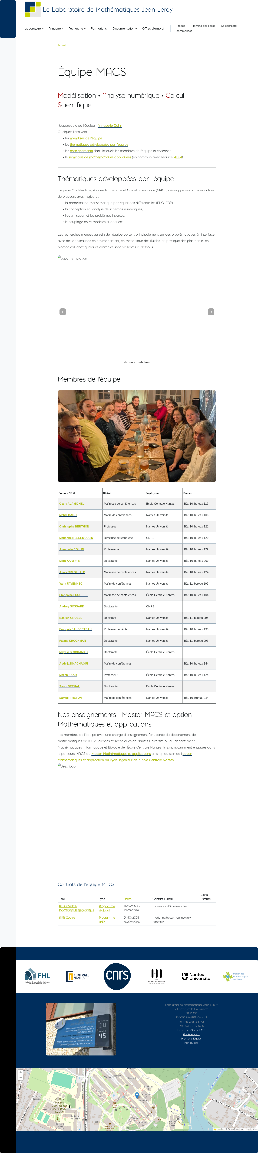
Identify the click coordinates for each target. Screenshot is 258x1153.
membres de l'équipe (86, 138)
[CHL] (157, 976)
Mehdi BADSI (68, 515)
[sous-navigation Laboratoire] (45, 28)
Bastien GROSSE (70, 617)
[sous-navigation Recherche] (87, 28)
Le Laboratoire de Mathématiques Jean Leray (108, 9)
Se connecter (229, 25)
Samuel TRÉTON (70, 697)
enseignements (81, 151)
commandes (184, 31)
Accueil (62, 45)
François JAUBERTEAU (75, 629)
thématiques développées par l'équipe (99, 144)
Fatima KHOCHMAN (72, 640)
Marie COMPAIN (69, 560)
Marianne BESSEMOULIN (76, 537)
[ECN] (78, 976)
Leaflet (220, 1129)
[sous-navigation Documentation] (138, 28)
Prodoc (181, 25)
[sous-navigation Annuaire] (64, 28)
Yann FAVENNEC (70, 583)
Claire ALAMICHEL (71, 503)
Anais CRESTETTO (72, 572)
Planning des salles (203, 25)
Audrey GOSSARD (71, 606)
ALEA (178, 157)
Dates (127, 899)
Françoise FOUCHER (73, 595)
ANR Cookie (67, 917)
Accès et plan (191, 1034)
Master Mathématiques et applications (121, 754)
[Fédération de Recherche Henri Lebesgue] (38, 976)
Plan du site (191, 1042)
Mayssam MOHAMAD (73, 652)
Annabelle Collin (110, 126)
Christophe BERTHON (74, 526)
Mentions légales (191, 1038)
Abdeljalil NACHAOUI (73, 663)
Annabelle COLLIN (71, 549)
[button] (137, 1095)
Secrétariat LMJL (196, 1030)
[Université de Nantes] (196, 976)
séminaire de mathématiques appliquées (100, 157)
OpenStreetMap (236, 1129)
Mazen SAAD (68, 674)
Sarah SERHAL (69, 686)
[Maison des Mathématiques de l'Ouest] (235, 976)
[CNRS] (117, 976)
